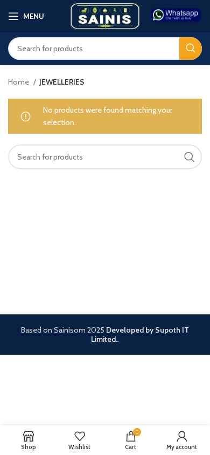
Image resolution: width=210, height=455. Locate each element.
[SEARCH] (190, 48)
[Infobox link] (176, 16)
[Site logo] (105, 15)
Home (19, 82)
